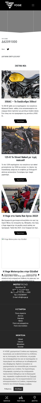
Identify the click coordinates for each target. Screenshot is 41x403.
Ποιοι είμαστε (20, 313)
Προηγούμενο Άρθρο (11, 275)
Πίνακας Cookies (25, 384)
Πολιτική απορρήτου (20, 323)
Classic (20, 342)
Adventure (20, 344)
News (20, 321)
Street (20, 339)
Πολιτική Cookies (20, 326)
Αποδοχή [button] (18, 389)
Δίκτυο (20, 316)
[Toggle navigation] (33, 5)
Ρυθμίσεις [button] (7, 389)
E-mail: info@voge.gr (20, 297)
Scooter (20, 347)
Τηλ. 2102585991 (20, 295)
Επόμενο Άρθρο (31, 275)
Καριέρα (20, 318)
